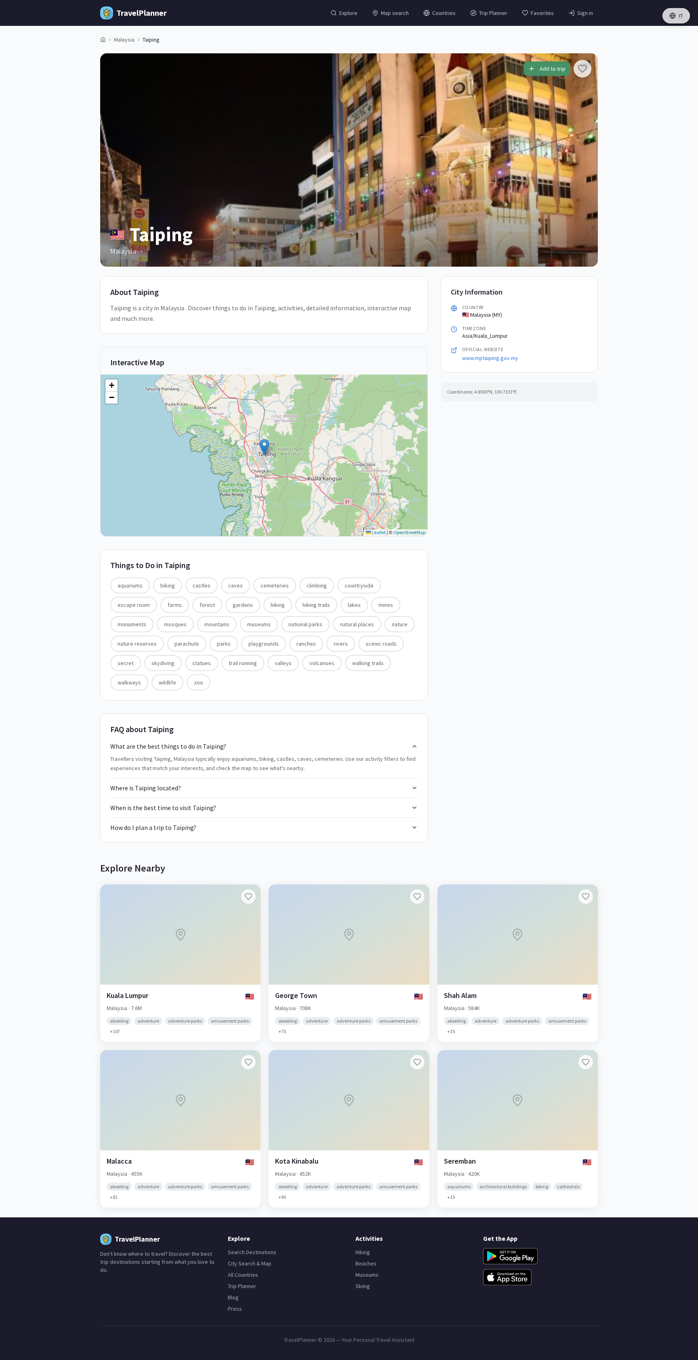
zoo (198, 682)
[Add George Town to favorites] (417, 896)
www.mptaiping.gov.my (490, 358)
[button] (264, 447)
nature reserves (137, 643)
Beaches (365, 1263)
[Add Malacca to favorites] (248, 1062)
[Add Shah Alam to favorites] (585, 896)
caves (235, 585)
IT (681, 15)
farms (175, 604)
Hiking (362, 1252)
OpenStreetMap (409, 532)
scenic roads (381, 643)
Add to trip (553, 68)
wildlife (167, 682)
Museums (366, 1274)
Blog (233, 1297)
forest (207, 604)
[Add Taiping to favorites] (582, 69)
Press (235, 1308)
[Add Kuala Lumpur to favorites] (248, 896)
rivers (341, 643)
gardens (243, 604)
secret (126, 663)
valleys (283, 663)
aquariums (130, 585)
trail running (243, 663)
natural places (357, 624)
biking (167, 585)
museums (259, 624)
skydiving (162, 663)
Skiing (362, 1286)
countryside (359, 585)
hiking (278, 604)
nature (400, 624)
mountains (216, 624)
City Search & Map (249, 1263)
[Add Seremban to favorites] (585, 1062)
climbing (317, 585)
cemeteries (275, 585)
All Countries (243, 1274)
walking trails (368, 663)
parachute (186, 643)
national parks (305, 624)
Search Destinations (252, 1252)
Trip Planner (242, 1286)
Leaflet (378, 532)
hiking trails (316, 604)
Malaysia (124, 39)
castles (201, 585)
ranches (306, 643)
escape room (134, 604)
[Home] (103, 39)
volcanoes (321, 663)
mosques (175, 624)
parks (224, 643)
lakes (354, 604)
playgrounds (263, 643)
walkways (129, 682)
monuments (132, 624)
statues (201, 663)
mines (385, 604)
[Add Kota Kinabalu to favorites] (417, 1062)
